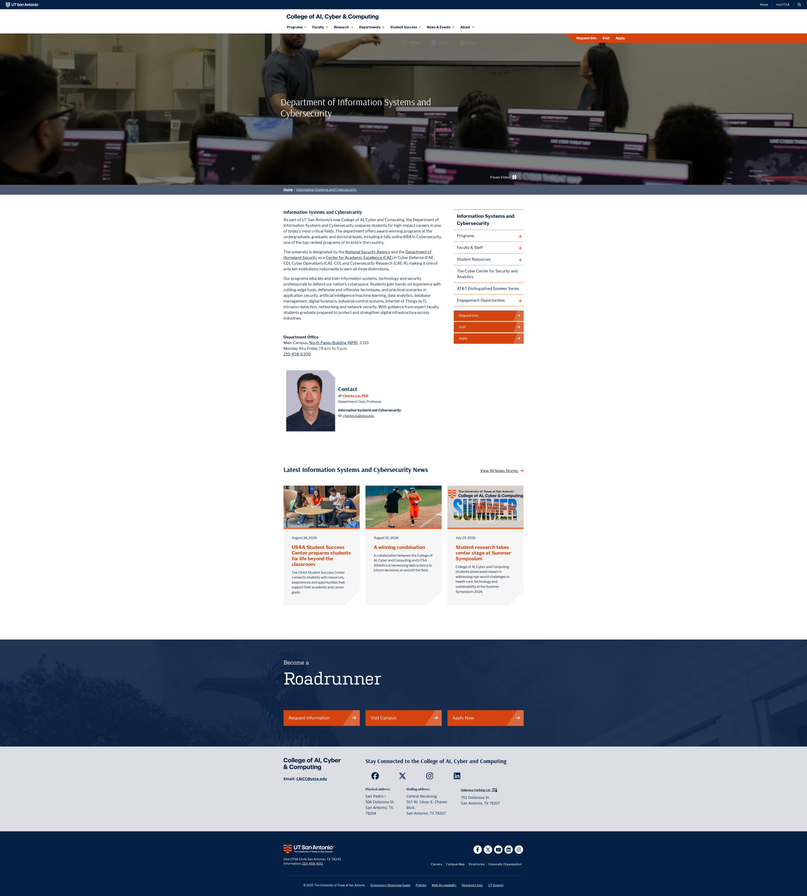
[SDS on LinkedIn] (458, 777)
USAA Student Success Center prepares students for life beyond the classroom (321, 555)
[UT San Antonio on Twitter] (488, 849)
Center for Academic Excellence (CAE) (359, 257)
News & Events (438, 27)
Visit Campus (383, 717)
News (764, 4)
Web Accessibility (444, 885)
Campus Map (455, 864)
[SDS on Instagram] (430, 777)
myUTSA (783, 4)
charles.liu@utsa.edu (358, 416)
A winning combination (399, 547)
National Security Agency (367, 252)
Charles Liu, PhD (355, 396)
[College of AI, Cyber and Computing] (332, 15)
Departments (369, 27)
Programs (295, 27)
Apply (620, 38)
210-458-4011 (312, 863)
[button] (799, 4)
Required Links (472, 885)
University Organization (505, 864)
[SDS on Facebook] (376, 777)
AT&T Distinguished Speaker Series (488, 288)
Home (288, 190)
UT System (496, 885)
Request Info (586, 38)
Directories (476, 864)
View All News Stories (499, 471)
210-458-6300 (297, 354)
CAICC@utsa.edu (311, 778)
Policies (421, 885)
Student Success (403, 27)
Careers (436, 864)
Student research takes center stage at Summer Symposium (483, 552)
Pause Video (499, 177)
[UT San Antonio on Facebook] (477, 849)
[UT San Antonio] (23, 4)
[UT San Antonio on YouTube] (498, 849)
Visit (606, 38)
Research (341, 27)
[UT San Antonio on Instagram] (519, 849)
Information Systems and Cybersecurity (326, 190)
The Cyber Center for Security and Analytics (487, 274)
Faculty (318, 27)
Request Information (309, 717)
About (465, 27)
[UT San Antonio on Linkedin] (508, 849)
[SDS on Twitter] (403, 777)
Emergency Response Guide (390, 885)
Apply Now (463, 717)
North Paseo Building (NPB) (333, 343)
